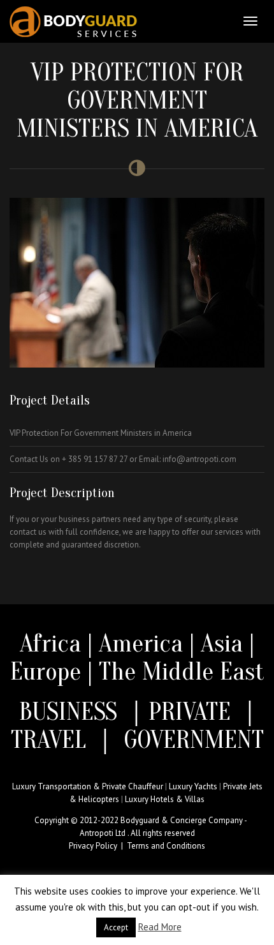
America (141, 643)
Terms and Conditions (166, 845)
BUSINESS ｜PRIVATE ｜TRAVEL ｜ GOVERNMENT (137, 725)
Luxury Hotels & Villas (165, 799)
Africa (50, 643)
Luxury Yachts (193, 786)
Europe (48, 671)
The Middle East (181, 671)
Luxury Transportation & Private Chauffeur (87, 786)
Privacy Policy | (98, 845)
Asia (222, 643)
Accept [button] (116, 927)
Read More (160, 927)
